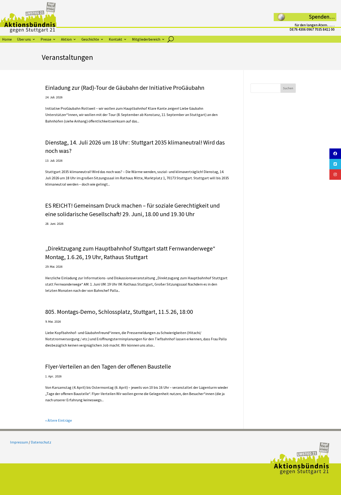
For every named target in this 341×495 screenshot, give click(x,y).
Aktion (66, 40)
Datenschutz (41, 442)
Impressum (19, 442)
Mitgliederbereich (146, 40)
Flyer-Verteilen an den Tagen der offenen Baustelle (108, 366)
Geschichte (90, 40)
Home (7, 40)
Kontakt (115, 40)
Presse (46, 40)
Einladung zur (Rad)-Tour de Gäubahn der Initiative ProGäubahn (124, 87)
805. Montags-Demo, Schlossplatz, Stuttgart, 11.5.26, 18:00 (119, 311)
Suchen (288, 88)
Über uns (24, 40)
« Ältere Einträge (58, 420)
